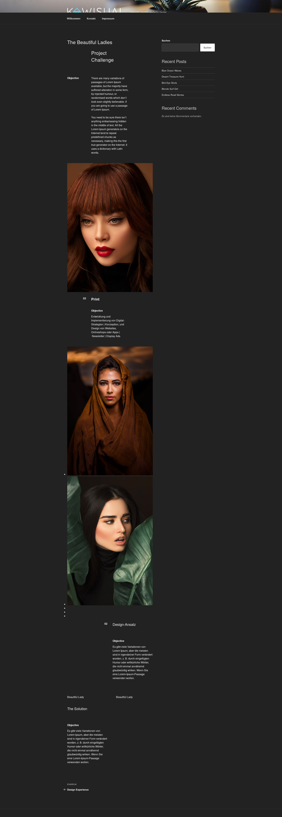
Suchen (166, 40)
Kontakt (91, 18)
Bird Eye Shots (169, 82)
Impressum (108, 18)
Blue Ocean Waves (171, 70)
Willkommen (73, 18)
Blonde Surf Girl (170, 88)
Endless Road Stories (173, 94)
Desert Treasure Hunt (173, 76)
